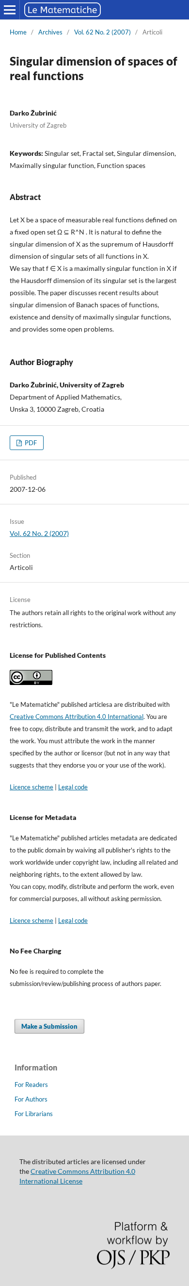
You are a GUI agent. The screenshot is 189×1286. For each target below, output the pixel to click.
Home (18, 32)
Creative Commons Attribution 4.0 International (76, 716)
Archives (50, 32)
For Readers (31, 1084)
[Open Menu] (9, 9)
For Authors (31, 1099)
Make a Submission (49, 1026)
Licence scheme (31, 787)
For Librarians (34, 1114)
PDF (30, 443)
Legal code (73, 787)
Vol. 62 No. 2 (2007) (102, 32)
